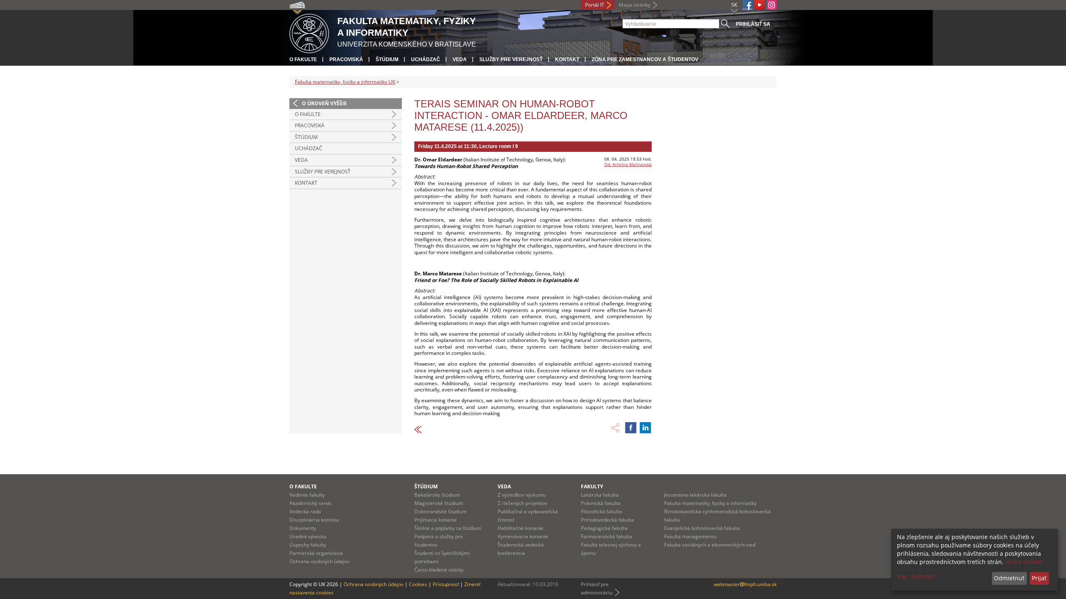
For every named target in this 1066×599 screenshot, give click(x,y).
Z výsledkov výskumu (522, 494)
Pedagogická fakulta (604, 528)
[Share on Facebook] (631, 427)
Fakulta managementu (690, 536)
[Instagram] (772, 5)
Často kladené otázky (438, 569)
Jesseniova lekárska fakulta (695, 494)
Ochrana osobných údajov (319, 561)
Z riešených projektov (522, 503)
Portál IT (594, 4)
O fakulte (303, 59)
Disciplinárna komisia (314, 519)
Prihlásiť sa (753, 24)
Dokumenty (302, 528)
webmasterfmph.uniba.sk (745, 584)
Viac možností (916, 576)
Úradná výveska (307, 536)
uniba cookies (1024, 562)
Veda (460, 59)
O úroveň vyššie (324, 103)
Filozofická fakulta (601, 511)
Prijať (1039, 578)
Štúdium (387, 59)
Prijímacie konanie (435, 519)
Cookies (418, 584)
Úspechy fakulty (307, 544)
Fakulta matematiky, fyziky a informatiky (710, 503)
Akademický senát (310, 503)
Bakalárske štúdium (437, 494)
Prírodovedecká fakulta (607, 519)
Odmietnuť (1009, 578)
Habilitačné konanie (520, 528)
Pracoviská (346, 59)
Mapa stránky (634, 4)
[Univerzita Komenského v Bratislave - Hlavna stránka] (309, 32)
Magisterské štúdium (438, 503)
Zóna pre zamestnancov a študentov (645, 59)
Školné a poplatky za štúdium (447, 528)
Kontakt (567, 59)
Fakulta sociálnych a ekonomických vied (709, 544)
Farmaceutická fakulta (606, 536)
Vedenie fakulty (307, 494)
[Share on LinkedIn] (645, 427)
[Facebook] (747, 5)
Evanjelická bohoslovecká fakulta (702, 528)
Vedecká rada (305, 511)
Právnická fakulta (600, 503)
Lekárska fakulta (600, 494)
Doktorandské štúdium (440, 511)
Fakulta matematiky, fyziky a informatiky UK (345, 81)
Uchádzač (425, 59)
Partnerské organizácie (316, 553)
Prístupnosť (446, 584)
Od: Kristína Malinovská (628, 164)
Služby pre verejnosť (511, 59)
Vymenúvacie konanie (523, 536)
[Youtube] (760, 5)
